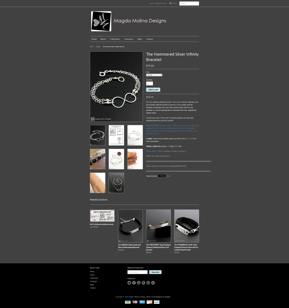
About (92, 275)
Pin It (169, 176)
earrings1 (167, 151)
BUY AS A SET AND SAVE (158, 156)
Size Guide (189, 139)
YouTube (139, 283)
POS (148, 297)
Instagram (143, 283)
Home (92, 271)
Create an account (160, 3)
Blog (91, 285)
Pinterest (148, 283)
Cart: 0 (175, 3)
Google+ (153, 283)
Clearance (93, 281)
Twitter (129, 283)
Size (147, 72)
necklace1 (174, 151)
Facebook (134, 283)
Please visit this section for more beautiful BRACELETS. (166, 166)
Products (98, 46)
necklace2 (182, 151)
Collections (94, 278)
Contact (93, 288)
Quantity (149, 80)
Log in (151, 3)
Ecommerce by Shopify (162, 297)
